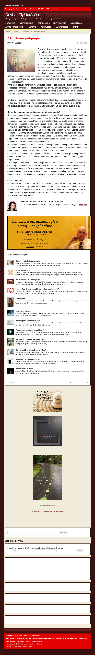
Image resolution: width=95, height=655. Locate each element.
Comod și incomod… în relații (79, 383)
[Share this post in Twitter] (82, 43)
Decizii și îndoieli (12, 383)
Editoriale (10, 23)
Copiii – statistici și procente (27, 261)
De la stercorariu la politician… (28, 359)
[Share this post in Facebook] (78, 43)
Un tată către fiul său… (25, 369)
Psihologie (46, 27)
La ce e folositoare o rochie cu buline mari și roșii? (37, 289)
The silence (20, 298)
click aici (83, 204)
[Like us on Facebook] (88, 9)
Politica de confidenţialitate (25, 644)
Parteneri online (30, 9)
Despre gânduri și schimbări (27, 321)
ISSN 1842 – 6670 (43, 9)
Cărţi (75, 27)
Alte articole (63, 27)
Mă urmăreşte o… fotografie (27, 280)
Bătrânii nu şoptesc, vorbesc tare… (30, 339)
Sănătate (32, 27)
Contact (54, 9)
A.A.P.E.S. (38, 641)
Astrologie (44, 23)
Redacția (19, 9)
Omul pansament (22, 270)
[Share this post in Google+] (85, 43)
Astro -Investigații (14, 27)
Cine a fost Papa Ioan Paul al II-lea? (30, 350)
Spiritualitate (59, 23)
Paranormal (76, 23)
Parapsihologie (26, 23)
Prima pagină (9, 9)
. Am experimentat (23, 311)
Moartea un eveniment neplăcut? (29, 330)
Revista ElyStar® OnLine (25, 15)
